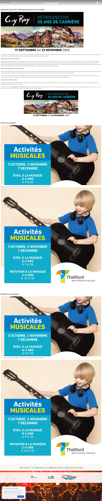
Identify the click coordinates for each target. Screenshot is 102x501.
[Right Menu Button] (97, 2)
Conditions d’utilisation (49, 492)
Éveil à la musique (8, 123)
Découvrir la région (46, 491)
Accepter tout (20, 496)
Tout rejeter (14, 496)
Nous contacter (39, 491)
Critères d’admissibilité (41, 492)
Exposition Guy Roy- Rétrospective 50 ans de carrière (23, 10)
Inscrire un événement (54, 491)
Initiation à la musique (10, 294)
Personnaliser (7, 496)
